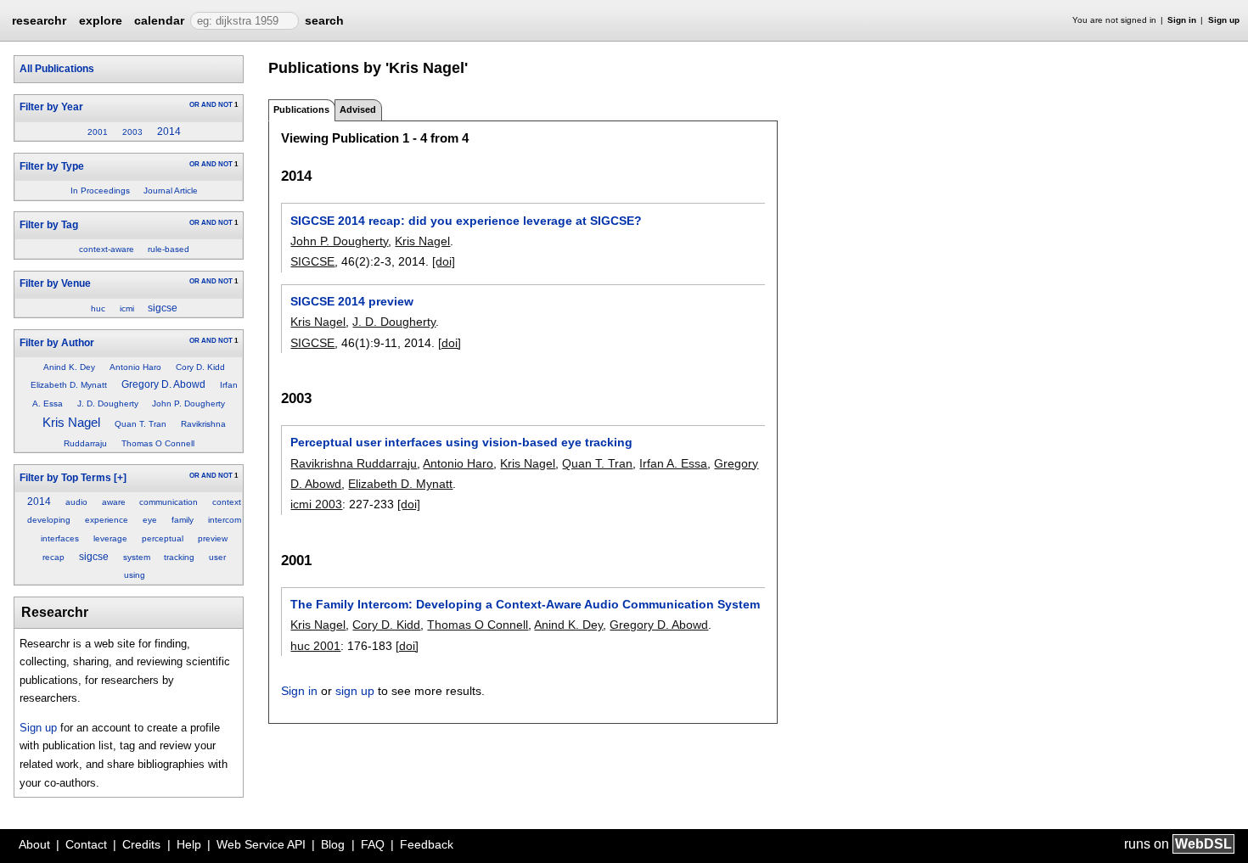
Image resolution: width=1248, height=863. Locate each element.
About (34, 844)
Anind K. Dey (69, 367)
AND (208, 105)
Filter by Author (57, 343)
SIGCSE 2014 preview (351, 301)
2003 (132, 132)
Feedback (426, 844)
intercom (224, 519)
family (182, 519)
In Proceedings (100, 190)
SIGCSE (312, 261)
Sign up (1224, 20)
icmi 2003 (316, 504)
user (217, 557)
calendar (159, 20)
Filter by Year (51, 107)
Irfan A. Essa (673, 463)
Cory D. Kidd (200, 367)
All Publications (57, 69)
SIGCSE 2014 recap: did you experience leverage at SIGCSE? (466, 220)
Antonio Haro (135, 367)
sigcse (162, 308)
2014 (169, 131)
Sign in (1181, 20)
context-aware (106, 249)
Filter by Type (52, 166)
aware (114, 502)
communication (168, 502)
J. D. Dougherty (107, 403)
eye (150, 519)
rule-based (168, 249)
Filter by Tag (49, 225)
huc (98, 308)
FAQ (373, 844)
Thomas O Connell (157, 443)
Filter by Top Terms (65, 478)
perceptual (162, 538)
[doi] (443, 261)
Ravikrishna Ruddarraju (353, 463)
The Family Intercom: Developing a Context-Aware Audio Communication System (525, 604)
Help (189, 844)
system (136, 557)
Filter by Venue (55, 283)
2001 (97, 132)
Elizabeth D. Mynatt (69, 384)
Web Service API (261, 844)
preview (213, 538)
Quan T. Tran (140, 424)
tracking (179, 557)
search (324, 20)
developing (48, 519)
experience (106, 519)
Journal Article (170, 190)
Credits (141, 844)
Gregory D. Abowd (163, 384)
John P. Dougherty (188, 403)
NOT (225, 105)
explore (100, 20)
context (226, 502)
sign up (354, 691)
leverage (110, 538)
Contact (86, 844)
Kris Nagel (71, 422)
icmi (127, 308)
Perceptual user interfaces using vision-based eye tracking (461, 442)
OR (194, 105)
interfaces (60, 538)
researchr (39, 19)
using (134, 575)
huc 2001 (315, 646)
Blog (333, 844)
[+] (120, 478)
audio (76, 502)
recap (53, 557)
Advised (358, 109)
